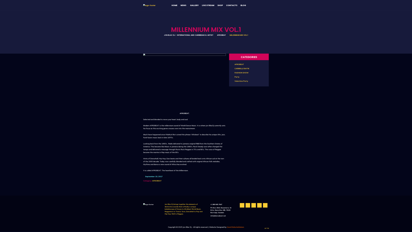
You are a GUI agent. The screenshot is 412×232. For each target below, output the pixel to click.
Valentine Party (241, 81)
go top (267, 228)
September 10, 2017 (154, 176)
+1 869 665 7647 (216, 204)
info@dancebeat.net (218, 216)
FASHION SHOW (241, 73)
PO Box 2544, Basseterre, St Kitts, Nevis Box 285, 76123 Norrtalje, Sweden (220, 210)
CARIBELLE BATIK (242, 68)
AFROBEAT (157, 181)
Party (237, 77)
